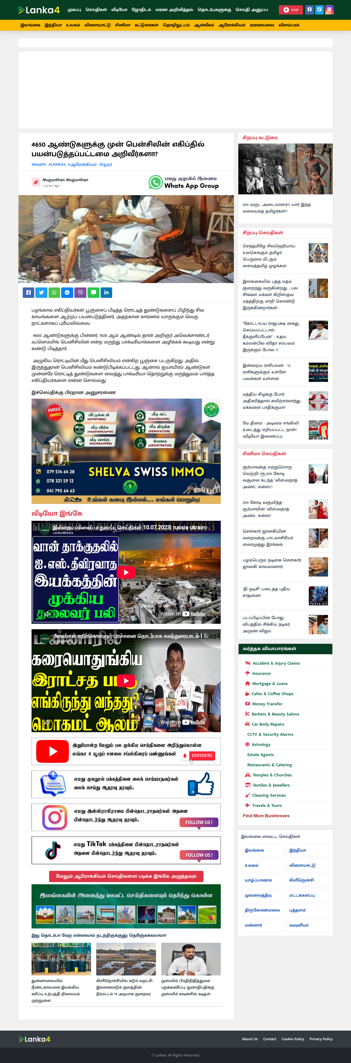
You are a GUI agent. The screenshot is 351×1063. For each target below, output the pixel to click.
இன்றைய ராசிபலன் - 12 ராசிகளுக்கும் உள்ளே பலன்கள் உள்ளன (266, 372)
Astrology (261, 744)
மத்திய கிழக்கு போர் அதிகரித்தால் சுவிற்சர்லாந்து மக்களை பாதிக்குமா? (272, 401)
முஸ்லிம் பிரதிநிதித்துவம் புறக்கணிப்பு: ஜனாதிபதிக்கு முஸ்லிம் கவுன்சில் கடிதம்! (187, 987)
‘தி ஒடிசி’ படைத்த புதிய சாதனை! (266, 592)
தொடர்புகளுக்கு (214, 9)
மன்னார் (253, 925)
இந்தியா (53, 25)
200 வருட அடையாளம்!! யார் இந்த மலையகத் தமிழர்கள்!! (277, 208)
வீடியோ (119, 9)
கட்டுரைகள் (146, 25)
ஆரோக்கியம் (232, 25)
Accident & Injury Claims (276, 663)
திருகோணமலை (262, 910)
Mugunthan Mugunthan (65, 180)
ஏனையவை (262, 25)
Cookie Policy (293, 1039)
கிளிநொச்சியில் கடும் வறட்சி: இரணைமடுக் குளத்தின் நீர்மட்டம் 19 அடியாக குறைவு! (124, 987)
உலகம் (73, 25)
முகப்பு (74, 9)
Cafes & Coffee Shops (272, 694)
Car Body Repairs (268, 724)
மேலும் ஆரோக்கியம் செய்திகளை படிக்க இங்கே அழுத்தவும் (126, 876)
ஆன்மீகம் (204, 25)
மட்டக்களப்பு (302, 895)
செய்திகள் (96, 9)
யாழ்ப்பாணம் (258, 880)
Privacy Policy (321, 1039)
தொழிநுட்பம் (176, 25)
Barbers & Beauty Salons (275, 714)
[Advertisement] (175, 90)
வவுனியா (298, 925)
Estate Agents (260, 755)
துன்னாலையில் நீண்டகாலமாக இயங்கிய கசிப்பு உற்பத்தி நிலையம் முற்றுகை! (56, 991)
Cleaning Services (269, 795)
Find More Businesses (266, 815)
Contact (269, 1039)
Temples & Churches (272, 775)
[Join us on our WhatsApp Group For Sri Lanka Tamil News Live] (184, 182)
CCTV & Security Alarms (270, 734)
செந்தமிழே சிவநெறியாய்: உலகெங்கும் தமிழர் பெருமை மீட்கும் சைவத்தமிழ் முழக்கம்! (269, 256)
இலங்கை (30, 25)
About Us (250, 1039)
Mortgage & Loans (270, 683)
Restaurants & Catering (269, 765)
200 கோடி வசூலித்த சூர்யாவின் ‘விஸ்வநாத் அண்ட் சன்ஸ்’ (266, 509)
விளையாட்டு (97, 25)
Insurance (261, 673)
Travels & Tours (267, 805)
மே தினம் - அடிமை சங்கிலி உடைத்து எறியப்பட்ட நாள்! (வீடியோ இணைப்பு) (271, 430)
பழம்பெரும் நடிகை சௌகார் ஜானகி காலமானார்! (272, 563)
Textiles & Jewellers (271, 785)
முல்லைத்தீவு (258, 895)
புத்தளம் (297, 910)
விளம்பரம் (289, 25)
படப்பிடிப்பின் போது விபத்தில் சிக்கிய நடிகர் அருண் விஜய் (266, 624)
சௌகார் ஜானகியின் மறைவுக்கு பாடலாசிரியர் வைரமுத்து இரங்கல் (268, 538)
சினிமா (122, 25)
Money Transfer (267, 704)
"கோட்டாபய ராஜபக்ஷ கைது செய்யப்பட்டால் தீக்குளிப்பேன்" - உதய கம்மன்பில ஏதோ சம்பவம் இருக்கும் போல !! (271, 336)
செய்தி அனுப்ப (252, 9)
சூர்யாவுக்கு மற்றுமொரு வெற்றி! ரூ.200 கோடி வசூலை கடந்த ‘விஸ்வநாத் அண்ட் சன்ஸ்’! (270, 477)
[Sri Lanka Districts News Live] (126, 906)
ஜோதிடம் (141, 9)
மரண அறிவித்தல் (174, 9)
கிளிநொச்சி (301, 880)
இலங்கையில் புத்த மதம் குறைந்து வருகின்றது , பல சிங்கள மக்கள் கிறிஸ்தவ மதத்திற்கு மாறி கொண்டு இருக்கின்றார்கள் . (270, 294)
